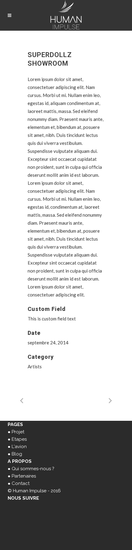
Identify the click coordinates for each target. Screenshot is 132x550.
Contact (20, 483)
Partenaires (24, 476)
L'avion (19, 446)
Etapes (19, 439)
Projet (18, 432)
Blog (17, 454)
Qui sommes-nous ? (33, 468)
